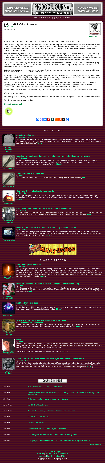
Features (40, 454)
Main (44, 452)
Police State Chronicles (8, 222)
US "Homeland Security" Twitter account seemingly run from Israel (51, 411)
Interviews (64, 454)
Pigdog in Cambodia (8, 372)
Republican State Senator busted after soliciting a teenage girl (43, 208)
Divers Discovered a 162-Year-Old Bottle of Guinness (46, 387)
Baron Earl (23, 193)
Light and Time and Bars (27, 303)
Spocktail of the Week (8, 353)
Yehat (21, 341)
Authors (50, 452)
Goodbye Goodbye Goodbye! (8, 149)
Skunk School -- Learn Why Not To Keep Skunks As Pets (41, 320)
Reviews (56, 454)
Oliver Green (23, 361)
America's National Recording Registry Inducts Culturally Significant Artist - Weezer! (53, 156)
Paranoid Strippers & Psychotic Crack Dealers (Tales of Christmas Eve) (47, 284)
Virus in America (9, 240)
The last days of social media (38, 417)
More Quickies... (96, 444)
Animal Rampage (8, 334)
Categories (58, 452)
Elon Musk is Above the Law (37, 405)
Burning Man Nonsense (8, 278)
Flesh (21, 175)
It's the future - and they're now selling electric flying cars (47, 399)
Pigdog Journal (94, 36)
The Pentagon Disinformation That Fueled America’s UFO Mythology (52, 435)
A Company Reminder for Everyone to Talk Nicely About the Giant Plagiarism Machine (58, 441)
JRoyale (9, 26)
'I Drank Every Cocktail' (35, 423)
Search (49, 456)
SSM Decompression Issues (28, 264)
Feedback (57, 456)
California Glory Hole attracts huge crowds (35, 191)
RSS (64, 456)
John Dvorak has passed (27, 135)
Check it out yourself (13, 104)
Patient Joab (24, 305)
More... (39, 143)
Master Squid (24, 137)
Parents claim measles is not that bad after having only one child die (46, 228)
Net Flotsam (8, 203)
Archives (42, 456)
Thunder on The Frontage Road (30, 174)
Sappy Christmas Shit (8, 297)
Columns (48, 454)
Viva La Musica (8, 169)
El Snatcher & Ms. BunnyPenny (31, 322)
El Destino (23, 158)
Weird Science (8, 315)
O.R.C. (19, 340)
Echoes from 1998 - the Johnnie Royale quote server (46, 429)
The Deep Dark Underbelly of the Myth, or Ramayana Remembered (50, 359)
